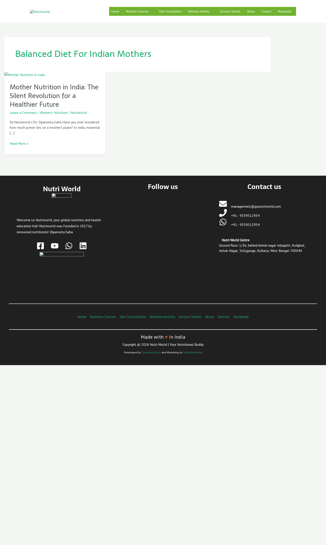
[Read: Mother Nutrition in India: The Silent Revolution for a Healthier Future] (24, 74)
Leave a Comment (23, 112)
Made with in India (163, 337)
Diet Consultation (170, 11)
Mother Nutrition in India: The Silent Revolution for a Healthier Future (54, 96)
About (251, 11)
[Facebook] (40, 246)
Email (25, 477)
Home (115, 11)
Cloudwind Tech (151, 352)
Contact (266, 11)
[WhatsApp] (69, 246)
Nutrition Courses (137, 11)
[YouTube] (55, 246)
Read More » (19, 143)
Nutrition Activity (198, 11)
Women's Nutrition (53, 112)
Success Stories (230, 11)
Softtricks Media (192, 352)
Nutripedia (285, 11)
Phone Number (32, 495)
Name (25, 459)
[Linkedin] (83, 246)
